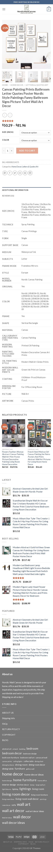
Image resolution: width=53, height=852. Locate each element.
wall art (23, 804)
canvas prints (7, 761)
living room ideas (8, 799)
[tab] (26, 190)
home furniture (24, 780)
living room (38, 788)
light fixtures (6, 789)
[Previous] (6, 44)
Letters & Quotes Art (37, 85)
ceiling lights (17, 761)
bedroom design (30, 753)
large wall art (40, 785)
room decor (6, 805)
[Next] (46, 44)
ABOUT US (8, 712)
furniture (20, 768)
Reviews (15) (8, 196)
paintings (43, 799)
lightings (25, 789)
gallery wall (30, 769)
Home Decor (16, 85)
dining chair (39, 761)
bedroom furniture (10, 757)
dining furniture (8, 765)
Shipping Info (8, 718)
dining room (21, 764)
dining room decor (37, 765)
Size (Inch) (7, 132)
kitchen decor (23, 784)
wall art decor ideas (35, 811)
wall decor (22, 816)
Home (5, 85)
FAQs (5, 723)
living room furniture (39, 795)
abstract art (6, 749)
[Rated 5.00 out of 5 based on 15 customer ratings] (26, 121)
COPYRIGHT (9, 734)
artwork (15, 749)
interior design (9, 784)
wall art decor (13, 810)
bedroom (32, 748)
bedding (22, 749)
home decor (12, 773)
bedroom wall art (27, 757)
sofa (14, 805)
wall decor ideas (13, 823)
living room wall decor (27, 798)
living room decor (16, 794)
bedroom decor (12, 753)
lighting (15, 789)
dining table (8, 768)
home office (42, 780)
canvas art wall (41, 758)
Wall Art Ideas (7, 818)
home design (7, 780)
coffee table (28, 761)
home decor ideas (34, 774)
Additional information (15, 190)
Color (5, 140)
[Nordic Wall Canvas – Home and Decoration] (26, 9)
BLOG (5, 740)
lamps (32, 785)
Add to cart (27, 150)
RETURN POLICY (11, 729)
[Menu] (4, 9)
